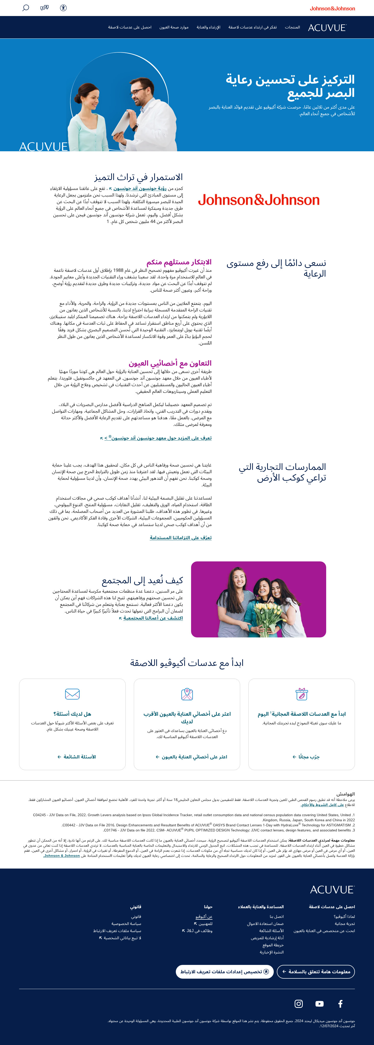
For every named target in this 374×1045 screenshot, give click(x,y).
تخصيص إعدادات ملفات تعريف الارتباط (221, 971)
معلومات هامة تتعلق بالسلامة (319, 971)
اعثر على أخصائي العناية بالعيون (194, 757)
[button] (44, 7)
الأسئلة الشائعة (80, 757)
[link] (63, 7)
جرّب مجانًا (309, 757)
